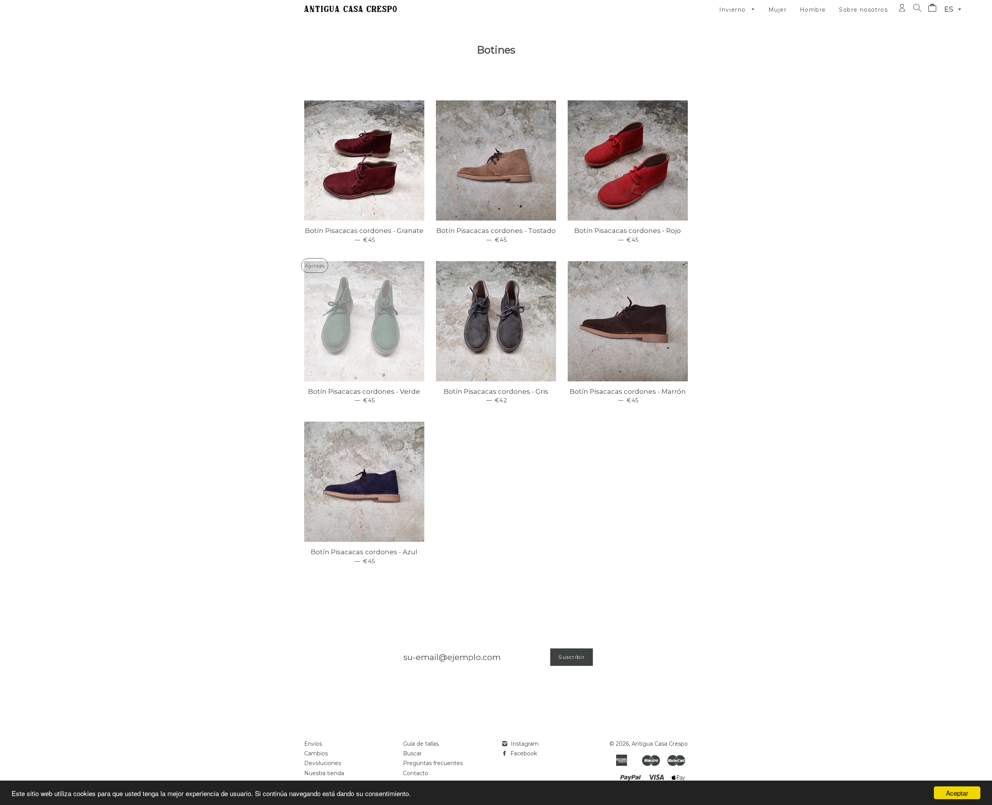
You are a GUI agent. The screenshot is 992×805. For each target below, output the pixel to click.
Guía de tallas (421, 743)
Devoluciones (322, 763)
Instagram (524, 743)
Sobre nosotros (863, 9)
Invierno (733, 9)
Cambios (316, 753)
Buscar (412, 753)
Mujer (777, 9)
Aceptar (957, 793)
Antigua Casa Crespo (660, 743)
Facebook (523, 753)
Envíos (313, 743)
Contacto (415, 773)
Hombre (813, 9)
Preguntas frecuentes (433, 763)
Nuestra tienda (324, 773)
